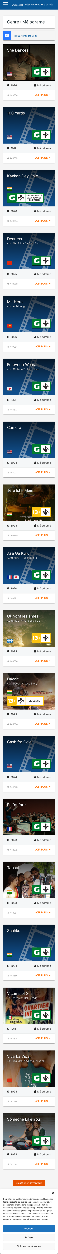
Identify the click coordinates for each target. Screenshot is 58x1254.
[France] (10, 577)
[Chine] (10, 262)
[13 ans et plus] (36, 511)
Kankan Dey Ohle (22, 176)
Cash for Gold (19, 742)
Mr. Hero (16, 303)
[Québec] (10, 640)
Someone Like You (23, 1119)
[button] (53, 1192)
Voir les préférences (29, 1246)
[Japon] (10, 388)
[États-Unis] (10, 74)
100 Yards (16, 113)
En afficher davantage (29, 1182)
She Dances (18, 50)
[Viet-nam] (10, 325)
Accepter (29, 1228)
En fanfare (16, 804)
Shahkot (14, 930)
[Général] (36, 71)
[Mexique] (10, 1017)
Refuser (29, 1237)
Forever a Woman (23, 366)
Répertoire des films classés (39, 5)
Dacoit (22, 681)
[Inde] (10, 188)
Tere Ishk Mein (20, 490)
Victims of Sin (22, 995)
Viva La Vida (25, 1058)
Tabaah (13, 867)
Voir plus (41, 95)
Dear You (23, 241)
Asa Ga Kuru (22, 555)
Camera (14, 427)
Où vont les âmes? (23, 618)
